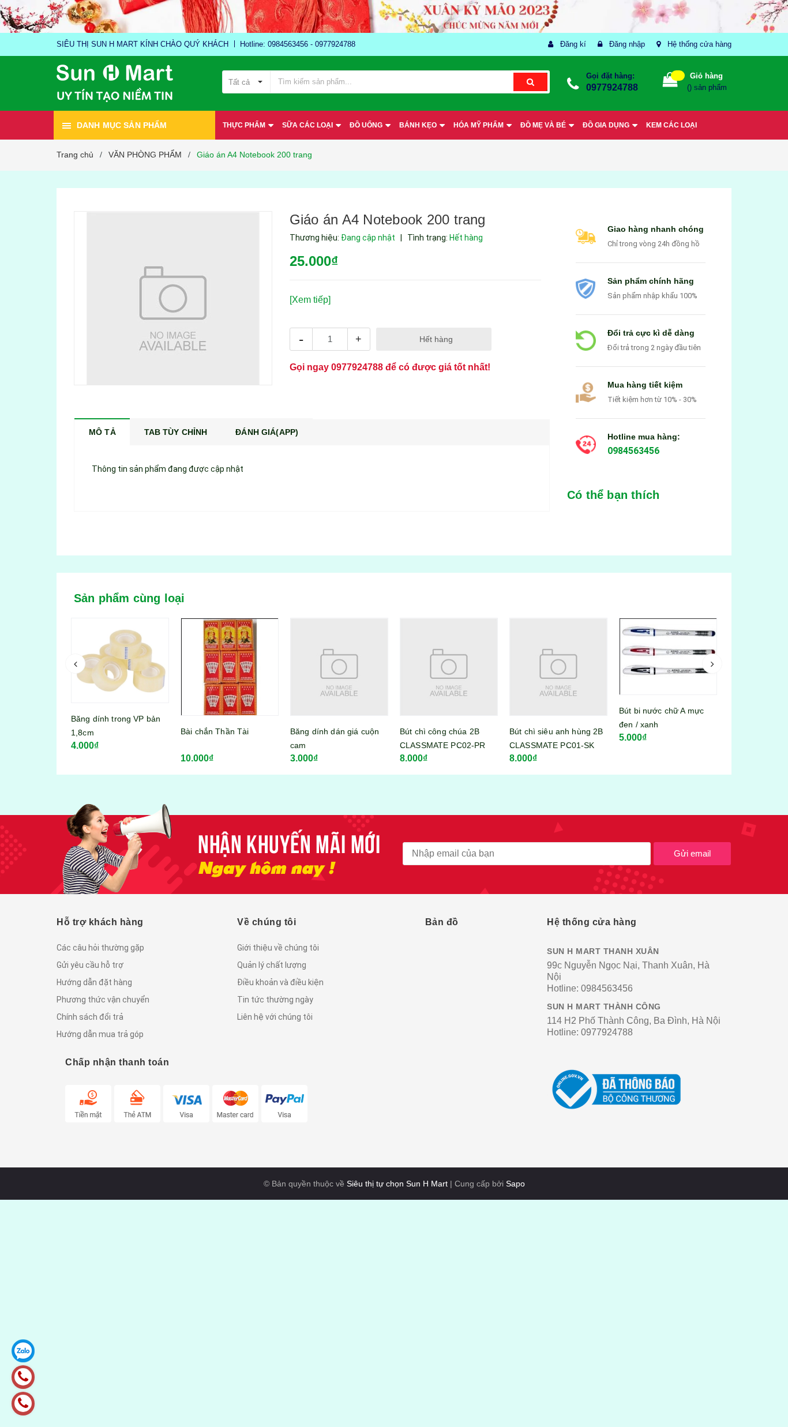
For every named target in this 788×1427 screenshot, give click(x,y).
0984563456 (633, 450)
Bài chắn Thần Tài (215, 731)
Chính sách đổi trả (90, 1017)
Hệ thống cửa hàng (699, 44)
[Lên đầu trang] (767, 1398)
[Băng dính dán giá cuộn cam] (339, 667)
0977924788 (612, 87)
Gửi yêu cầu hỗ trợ (90, 965)
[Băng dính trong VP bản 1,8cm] (120, 660)
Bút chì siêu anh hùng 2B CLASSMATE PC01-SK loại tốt (556, 745)
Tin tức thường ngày (275, 999)
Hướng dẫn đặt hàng (94, 982)
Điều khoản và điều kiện (280, 982)
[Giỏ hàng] (670, 82)
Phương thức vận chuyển (103, 999)
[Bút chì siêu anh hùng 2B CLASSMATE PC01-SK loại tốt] (558, 667)
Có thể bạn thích (613, 495)
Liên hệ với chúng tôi (275, 1017)
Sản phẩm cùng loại (129, 598)
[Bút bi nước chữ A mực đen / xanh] (668, 656)
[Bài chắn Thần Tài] (230, 667)
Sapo (515, 1183)
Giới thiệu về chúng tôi (278, 947)
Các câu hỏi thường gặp (100, 947)
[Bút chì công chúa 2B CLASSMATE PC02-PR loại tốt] (449, 667)
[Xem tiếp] (310, 300)
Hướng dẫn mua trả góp (100, 1034)
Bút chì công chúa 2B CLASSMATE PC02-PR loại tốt (442, 745)
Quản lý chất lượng (271, 965)
